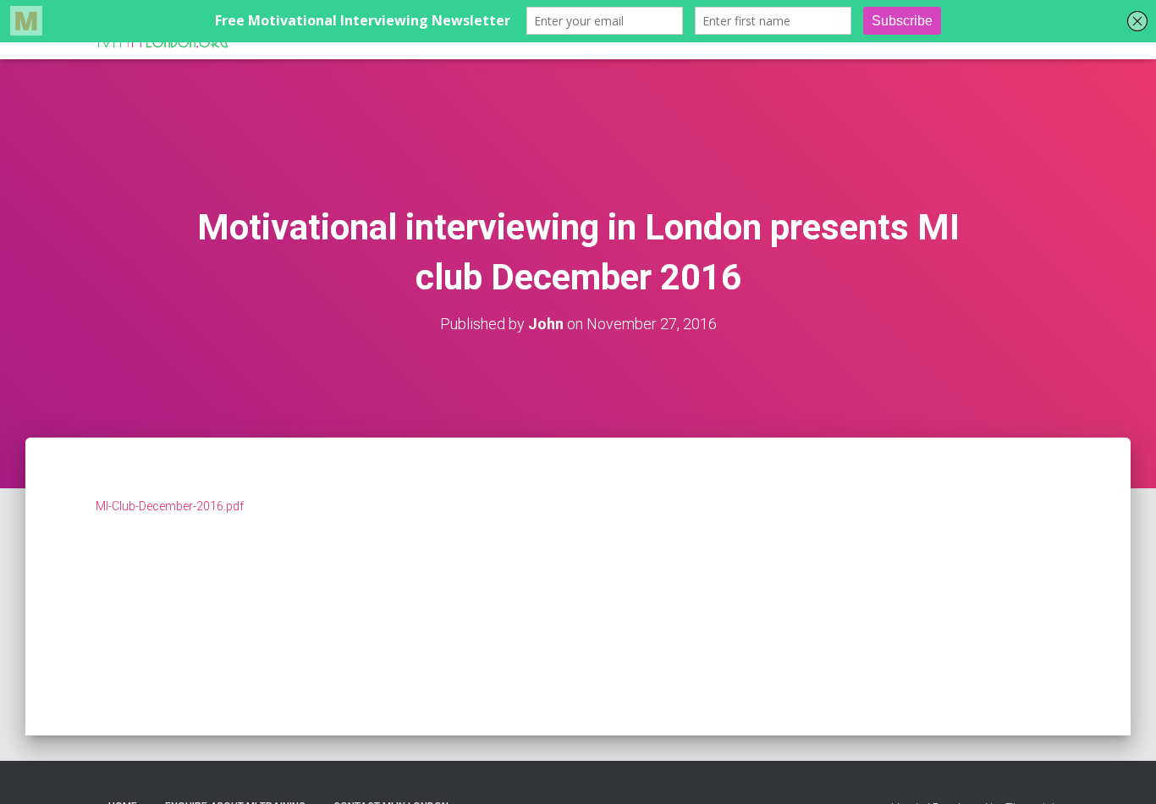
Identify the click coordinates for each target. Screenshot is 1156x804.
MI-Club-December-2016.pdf (170, 506)
